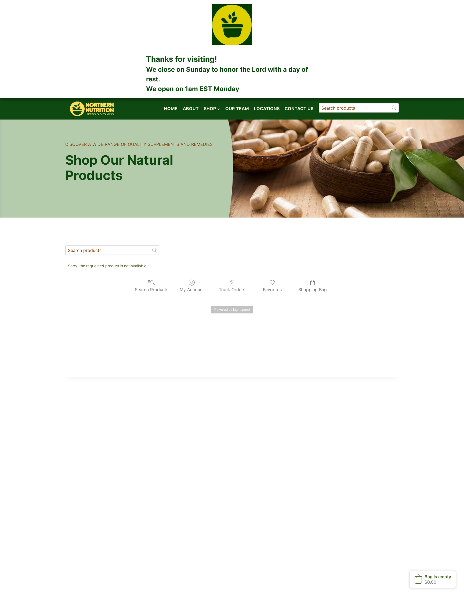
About (191, 108)
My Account (192, 289)
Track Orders (232, 289)
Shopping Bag (312, 289)
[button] (432, 579)
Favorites (272, 289)
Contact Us (299, 108)
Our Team (237, 108)
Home (170, 108)
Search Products (151, 289)
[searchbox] (359, 108)
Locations (267, 108)
